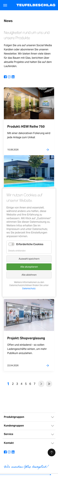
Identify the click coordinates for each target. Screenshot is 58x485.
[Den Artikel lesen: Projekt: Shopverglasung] (29, 314)
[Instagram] (9, 77)
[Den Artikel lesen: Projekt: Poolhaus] (29, 171)
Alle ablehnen (29, 274)
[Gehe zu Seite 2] (41, 384)
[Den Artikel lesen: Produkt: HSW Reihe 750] (29, 103)
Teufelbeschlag (35, 5)
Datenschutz (28, 288)
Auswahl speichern (29, 258)
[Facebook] (5, 77)
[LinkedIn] (13, 77)
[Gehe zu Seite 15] (49, 384)
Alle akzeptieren (29, 266)
